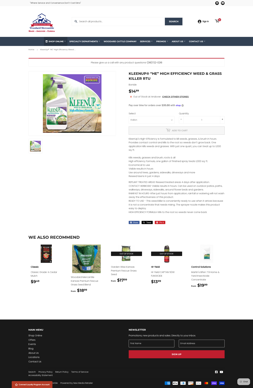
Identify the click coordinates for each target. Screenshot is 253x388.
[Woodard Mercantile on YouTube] (221, 372)
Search (175, 21)
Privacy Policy (46, 371)
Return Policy (62, 371)
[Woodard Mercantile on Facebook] (216, 372)
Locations (34, 357)
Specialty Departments (83, 41)
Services (145, 41)
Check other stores (175, 96)
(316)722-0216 (154, 62)
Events (32, 344)
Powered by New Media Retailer (76, 383)
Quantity (184, 113)
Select (132, 113)
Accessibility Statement (40, 375)
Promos (161, 41)
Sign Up (176, 354)
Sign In (205, 21)
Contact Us (196, 41)
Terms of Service (79, 371)
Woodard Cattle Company (120, 41)
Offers (31, 340)
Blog (30, 348)
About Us (178, 41)
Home (31, 49)
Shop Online (56, 41)
